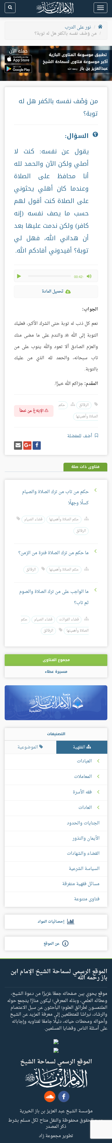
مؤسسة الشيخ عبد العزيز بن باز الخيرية (56, 1110)
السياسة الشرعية (84, 869)
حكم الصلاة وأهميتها (64, 519)
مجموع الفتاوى (56, 659)
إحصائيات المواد (52, 921)
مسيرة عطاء (56, 671)
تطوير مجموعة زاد (56, 1135)
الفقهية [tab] (79, 747)
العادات (85, 808)
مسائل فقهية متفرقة (81, 884)
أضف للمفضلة (80, 436)
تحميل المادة (52, 291)
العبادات (84, 761)
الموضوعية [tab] (28, 747)
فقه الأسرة (82, 792)
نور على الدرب (78, 27)
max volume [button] (89, 276)
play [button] (19, 276)
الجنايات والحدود (83, 823)
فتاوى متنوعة (87, 899)
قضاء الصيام (33, 519)
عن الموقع (53, 943)
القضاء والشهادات (83, 854)
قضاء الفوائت (69, 619)
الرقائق (84, 405)
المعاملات (83, 777)
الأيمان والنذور (86, 838)
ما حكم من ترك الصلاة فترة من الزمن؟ (53, 553)
